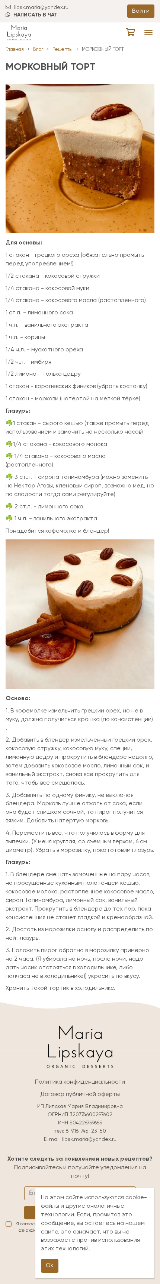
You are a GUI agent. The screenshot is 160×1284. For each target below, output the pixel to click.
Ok (50, 1266)
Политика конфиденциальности (80, 1082)
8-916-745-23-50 (85, 1131)
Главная (15, 49)
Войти (141, 11)
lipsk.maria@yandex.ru (40, 7)
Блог (38, 49)
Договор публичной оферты (80, 1094)
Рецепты (62, 49)
